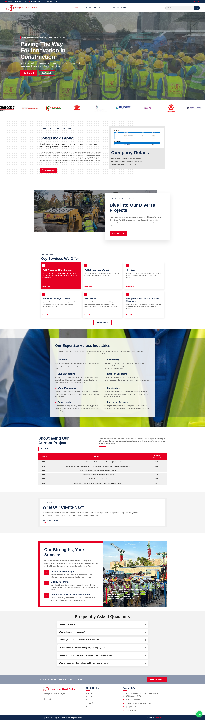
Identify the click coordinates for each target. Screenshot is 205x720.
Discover (89, 693)
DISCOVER (85, 8)
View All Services (102, 322)
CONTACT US (121, 8)
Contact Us (90, 703)
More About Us (48, 170)
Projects (89, 696)
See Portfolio (47, 73)
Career (88, 706)
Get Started (28, 73)
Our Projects (117, 233)
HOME (77, 8)
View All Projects (46, 449)
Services (89, 700)
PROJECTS (97, 8)
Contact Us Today (155, 679)
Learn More (46, 286)
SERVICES (109, 8)
